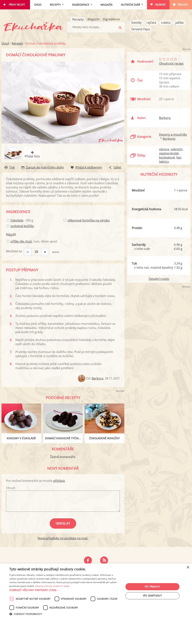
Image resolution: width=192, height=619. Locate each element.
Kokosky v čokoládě (21, 438)
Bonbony (169, 139)
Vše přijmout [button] (152, 586)
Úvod (37, 4)
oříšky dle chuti (21, 241)
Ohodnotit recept (171, 63)
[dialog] (96, 591)
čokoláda (16, 220)
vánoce (164, 149)
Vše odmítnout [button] (152, 595)
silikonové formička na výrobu (89, 220)
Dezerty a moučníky (173, 134)
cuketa (165, 22)
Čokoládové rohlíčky (104, 438)
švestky (136, 22)
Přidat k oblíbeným (88, 167)
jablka (179, 22)
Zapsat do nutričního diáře (45, 167)
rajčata (151, 22)
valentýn (177, 149)
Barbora (97, 378)
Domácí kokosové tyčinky (63, 438)
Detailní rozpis (159, 279)
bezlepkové (167, 157)
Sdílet (117, 167)
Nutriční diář (130, 4)
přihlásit (59, 481)
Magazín (106, 4)
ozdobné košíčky (22, 226)
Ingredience (80, 4)
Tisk (12, 167)
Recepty (55, 4)
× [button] (187, 567)
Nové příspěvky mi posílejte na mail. (63, 538)
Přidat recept (17, 4)
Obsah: (11, 488)
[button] (65, 590)
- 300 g (21, 220)
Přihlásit (182, 4)
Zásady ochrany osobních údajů (52, 586)
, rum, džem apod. (34, 241)
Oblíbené (160, 4)
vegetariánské (169, 153)
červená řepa (140, 29)
